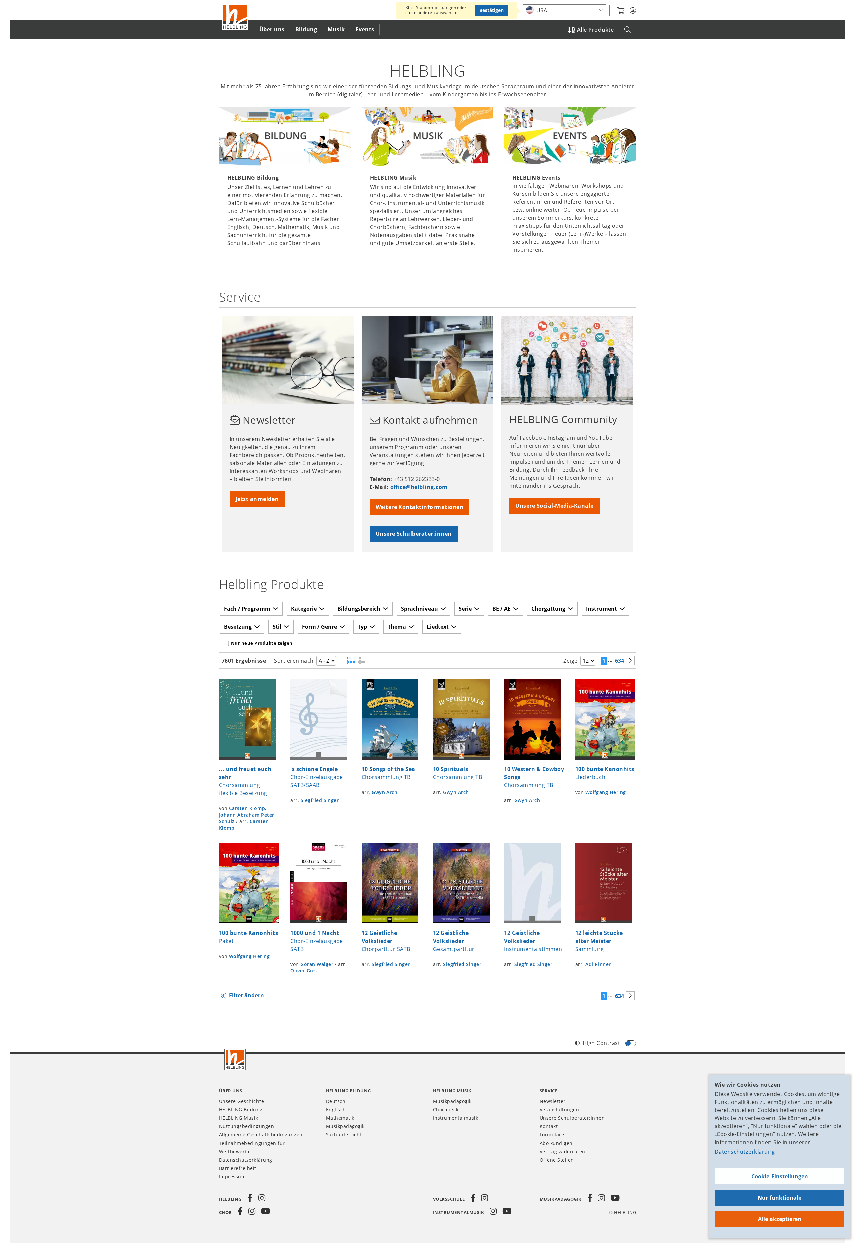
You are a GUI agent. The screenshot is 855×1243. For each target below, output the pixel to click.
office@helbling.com (419, 487)
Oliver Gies (303, 970)
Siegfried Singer (320, 800)
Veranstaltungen (559, 1109)
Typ (362, 626)
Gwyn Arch (384, 792)
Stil (277, 626)
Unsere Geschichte (241, 1101)
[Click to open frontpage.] (235, 17)
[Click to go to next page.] (630, 660)
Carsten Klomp (247, 808)
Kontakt (549, 1126)
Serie (465, 608)
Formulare (552, 1134)
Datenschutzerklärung (745, 1151)
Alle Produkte (595, 29)
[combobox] (564, 10)
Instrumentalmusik (455, 1118)
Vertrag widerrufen (562, 1151)
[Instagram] (261, 1198)
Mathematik (340, 1118)
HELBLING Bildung (241, 1109)
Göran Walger (316, 964)
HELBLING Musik (238, 1118)
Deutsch (335, 1101)
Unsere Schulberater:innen (414, 533)
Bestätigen (491, 10)
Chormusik (445, 1109)
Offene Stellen (557, 1160)
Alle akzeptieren (779, 1219)
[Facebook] (250, 1198)
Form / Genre (319, 626)
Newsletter (553, 1101)
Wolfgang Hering (605, 792)
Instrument (601, 608)
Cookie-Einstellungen (779, 1176)
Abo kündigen (556, 1143)
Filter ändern (246, 995)
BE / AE (501, 608)
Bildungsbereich (358, 608)
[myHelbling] (632, 10)
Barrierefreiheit (237, 1168)
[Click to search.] (627, 30)
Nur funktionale (779, 1197)
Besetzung (238, 626)
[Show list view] (361, 661)
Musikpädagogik (345, 1126)
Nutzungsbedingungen (246, 1126)
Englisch (336, 1109)
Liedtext (438, 626)
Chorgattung (548, 608)
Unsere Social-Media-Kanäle (554, 505)
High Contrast (601, 1043)
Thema (397, 626)
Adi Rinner (598, 964)
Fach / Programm (247, 608)
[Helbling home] (235, 1059)
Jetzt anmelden (257, 499)
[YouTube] (615, 1198)
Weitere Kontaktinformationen (419, 507)
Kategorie (304, 608)
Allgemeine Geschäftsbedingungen (261, 1134)
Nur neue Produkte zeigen (262, 643)
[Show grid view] (351, 661)
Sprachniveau (419, 608)
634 (619, 660)
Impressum (232, 1176)
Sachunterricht (344, 1134)
